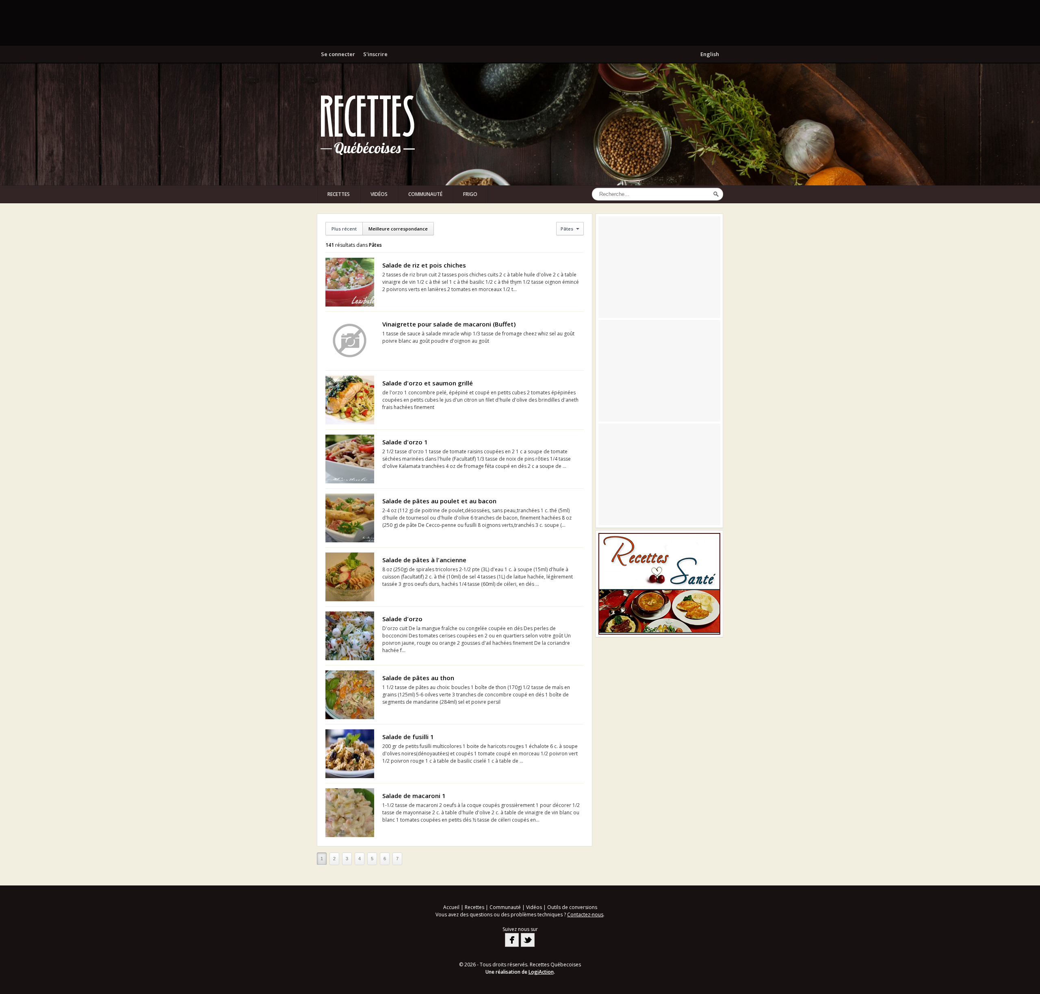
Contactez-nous (585, 914)
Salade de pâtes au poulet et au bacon (439, 501)
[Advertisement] (520, 22)
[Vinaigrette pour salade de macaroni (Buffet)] (349, 341)
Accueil (451, 907)
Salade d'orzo (402, 619)
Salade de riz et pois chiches (424, 265)
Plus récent (344, 229)
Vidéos (379, 194)
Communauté (425, 194)
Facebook (512, 940)
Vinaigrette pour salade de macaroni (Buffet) (449, 324)
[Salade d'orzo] (349, 635)
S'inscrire (375, 54)
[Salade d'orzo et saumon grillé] (349, 400)
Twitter (528, 940)
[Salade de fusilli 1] (349, 753)
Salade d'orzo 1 (405, 442)
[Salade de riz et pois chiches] (349, 282)
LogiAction (541, 971)
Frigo (470, 194)
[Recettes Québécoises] (367, 124)
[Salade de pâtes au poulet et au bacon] (349, 518)
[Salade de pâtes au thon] (349, 694)
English (709, 54)
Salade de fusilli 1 (408, 737)
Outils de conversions (572, 907)
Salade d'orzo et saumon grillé (427, 383)
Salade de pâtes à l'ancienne (424, 560)
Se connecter (338, 54)
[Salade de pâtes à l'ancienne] (349, 576)
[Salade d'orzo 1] (349, 459)
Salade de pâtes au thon (418, 678)
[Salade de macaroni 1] (349, 812)
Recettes (338, 194)
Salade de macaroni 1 (414, 796)
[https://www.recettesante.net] (659, 584)
